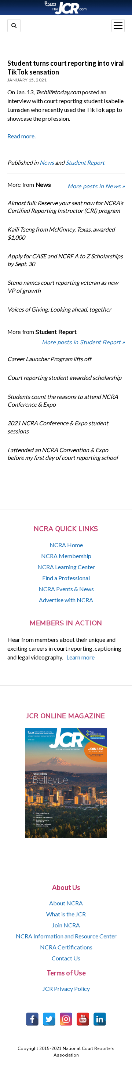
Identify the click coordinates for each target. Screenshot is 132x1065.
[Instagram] (66, 1019)
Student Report (85, 162)
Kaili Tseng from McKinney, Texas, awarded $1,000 (61, 233)
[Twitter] (49, 1019)
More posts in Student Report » (83, 342)
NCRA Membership (66, 555)
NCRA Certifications (66, 947)
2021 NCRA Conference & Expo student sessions (57, 426)
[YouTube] (82, 1019)
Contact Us (66, 958)
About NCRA (66, 902)
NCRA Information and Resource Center (66, 936)
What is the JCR (66, 913)
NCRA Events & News (66, 588)
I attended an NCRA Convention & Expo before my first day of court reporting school (62, 453)
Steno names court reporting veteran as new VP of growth (62, 286)
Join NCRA (66, 925)
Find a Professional (66, 577)
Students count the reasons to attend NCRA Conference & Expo (62, 400)
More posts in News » (96, 186)
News (47, 162)
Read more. (21, 135)
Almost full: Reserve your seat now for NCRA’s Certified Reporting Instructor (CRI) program (65, 206)
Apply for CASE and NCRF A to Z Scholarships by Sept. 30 (65, 259)
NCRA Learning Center (66, 566)
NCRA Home (66, 544)
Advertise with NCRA (66, 599)
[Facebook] (32, 1019)
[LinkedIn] (99, 1019)
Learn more (80, 657)
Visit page (66, 7)
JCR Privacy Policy (66, 988)
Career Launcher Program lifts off (49, 358)
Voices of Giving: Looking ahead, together (59, 309)
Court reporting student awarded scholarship (64, 377)
